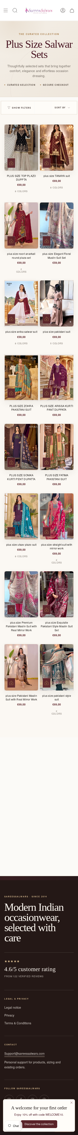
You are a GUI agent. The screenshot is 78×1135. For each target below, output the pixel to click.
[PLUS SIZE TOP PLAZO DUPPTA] (21, 148)
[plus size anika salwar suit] (21, 303)
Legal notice (12, 1007)
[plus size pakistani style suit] (56, 667)
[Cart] (71, 10)
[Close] (71, 1102)
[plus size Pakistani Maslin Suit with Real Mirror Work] (21, 667)
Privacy (9, 1015)
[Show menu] (5, 10)
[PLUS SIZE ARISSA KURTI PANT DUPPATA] (56, 378)
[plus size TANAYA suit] (56, 148)
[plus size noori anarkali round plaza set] (21, 226)
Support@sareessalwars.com (24, 1053)
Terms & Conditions (17, 1023)
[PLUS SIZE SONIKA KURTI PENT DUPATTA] (21, 447)
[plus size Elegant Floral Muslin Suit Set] (56, 226)
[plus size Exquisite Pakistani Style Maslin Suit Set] (56, 594)
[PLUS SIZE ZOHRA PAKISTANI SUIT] (21, 378)
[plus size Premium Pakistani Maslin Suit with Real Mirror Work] (21, 594)
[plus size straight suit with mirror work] (56, 516)
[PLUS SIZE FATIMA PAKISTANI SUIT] (56, 447)
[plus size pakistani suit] (56, 303)
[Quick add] (11, 163)
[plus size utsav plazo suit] (21, 516)
